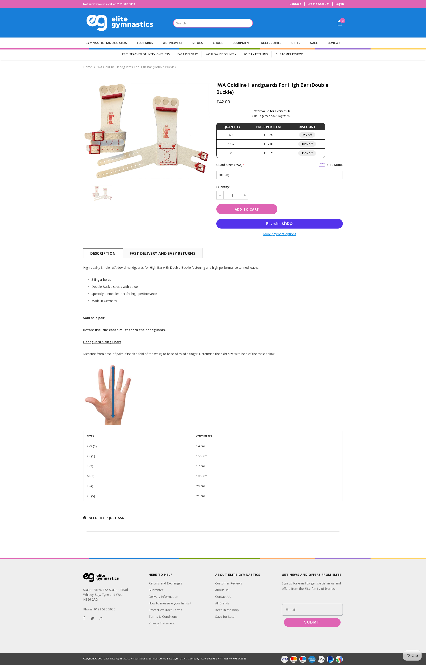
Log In (339, 4)
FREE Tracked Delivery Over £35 (146, 54)
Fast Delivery (188, 54)
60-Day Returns (256, 54)
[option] (146, 131)
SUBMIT (312, 622)
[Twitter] (92, 618)
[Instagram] (101, 618)
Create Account (318, 4)
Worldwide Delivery (221, 54)
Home (87, 67)
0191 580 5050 (125, 4)
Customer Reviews (290, 54)
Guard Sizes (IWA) (230, 165)
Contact (295, 4)
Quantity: (223, 187)
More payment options (279, 234)
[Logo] (126, 23)
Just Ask (116, 518)
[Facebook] (84, 618)
